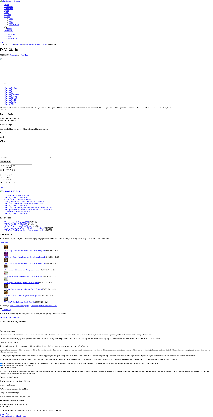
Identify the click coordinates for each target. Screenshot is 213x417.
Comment (4, 157)
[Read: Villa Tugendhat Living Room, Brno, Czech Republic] (6, 274)
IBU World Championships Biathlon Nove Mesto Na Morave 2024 (28, 207)
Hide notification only (18, 416)
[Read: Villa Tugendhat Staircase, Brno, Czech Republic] (6, 281)
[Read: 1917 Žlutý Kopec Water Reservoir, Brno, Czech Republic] (6, 255)
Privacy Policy (5, 414)
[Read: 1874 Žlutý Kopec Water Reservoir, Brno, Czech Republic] (6, 249)
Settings (17, 317)
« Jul (1, 187)
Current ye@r (5, 165)
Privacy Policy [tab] (5, 406)
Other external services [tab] (8, 368)
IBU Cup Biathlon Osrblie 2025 (15, 206)
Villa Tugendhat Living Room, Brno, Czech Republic (23, 276)
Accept (2, 317)
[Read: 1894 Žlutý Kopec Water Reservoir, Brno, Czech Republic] (6, 261)
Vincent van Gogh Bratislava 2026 (16, 196)
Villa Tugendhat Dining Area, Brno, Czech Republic (22, 270)
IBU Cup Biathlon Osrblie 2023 (15, 213)
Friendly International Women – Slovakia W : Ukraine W (24, 202)
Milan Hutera (24, 55)
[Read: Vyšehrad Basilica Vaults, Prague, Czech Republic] (6, 294)
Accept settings (5, 416)
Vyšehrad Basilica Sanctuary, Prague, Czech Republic (23, 289)
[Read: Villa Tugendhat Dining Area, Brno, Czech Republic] (6, 268)
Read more (4, 242)
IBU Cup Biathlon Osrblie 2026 (15, 198)
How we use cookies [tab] (7, 331)
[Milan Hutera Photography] (10, 1)
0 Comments (12, 55)
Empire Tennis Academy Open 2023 (17, 211)
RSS (18, 191)
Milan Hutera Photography (19, 306)
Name (3, 133)
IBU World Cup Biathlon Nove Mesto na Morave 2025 (23, 204)
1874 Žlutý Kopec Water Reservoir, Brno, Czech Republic (24, 251)
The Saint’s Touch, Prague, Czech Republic (19, 302)
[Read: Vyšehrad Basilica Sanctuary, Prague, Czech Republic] (6, 287)
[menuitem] (108, 5)
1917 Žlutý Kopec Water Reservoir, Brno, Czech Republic (24, 257)
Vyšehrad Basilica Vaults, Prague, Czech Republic (22, 296)
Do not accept (10, 317)
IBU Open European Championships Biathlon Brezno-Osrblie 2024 (28, 209)
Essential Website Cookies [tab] (9, 342)
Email (2, 137)
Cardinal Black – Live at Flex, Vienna (17, 200)
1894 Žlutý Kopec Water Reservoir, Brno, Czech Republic (24, 263)
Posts (2, 42)
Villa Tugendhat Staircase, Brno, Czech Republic (21, 283)
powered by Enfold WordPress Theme (44, 306)
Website (3, 141)
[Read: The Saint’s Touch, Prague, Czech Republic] (6, 300)
